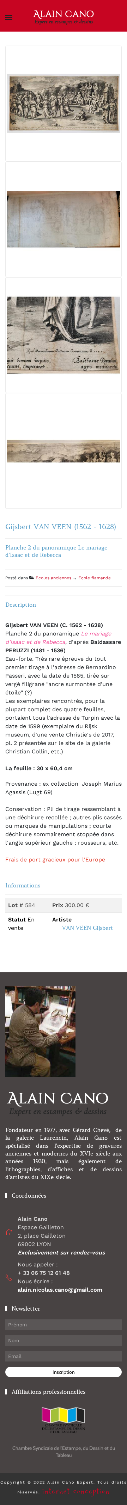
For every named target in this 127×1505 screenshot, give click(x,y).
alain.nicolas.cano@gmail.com (60, 1289)
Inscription (64, 1372)
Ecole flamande (94, 577)
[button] (8, 18)
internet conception (76, 1491)
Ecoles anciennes (53, 577)
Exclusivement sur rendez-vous (62, 1252)
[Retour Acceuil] (63, 18)
